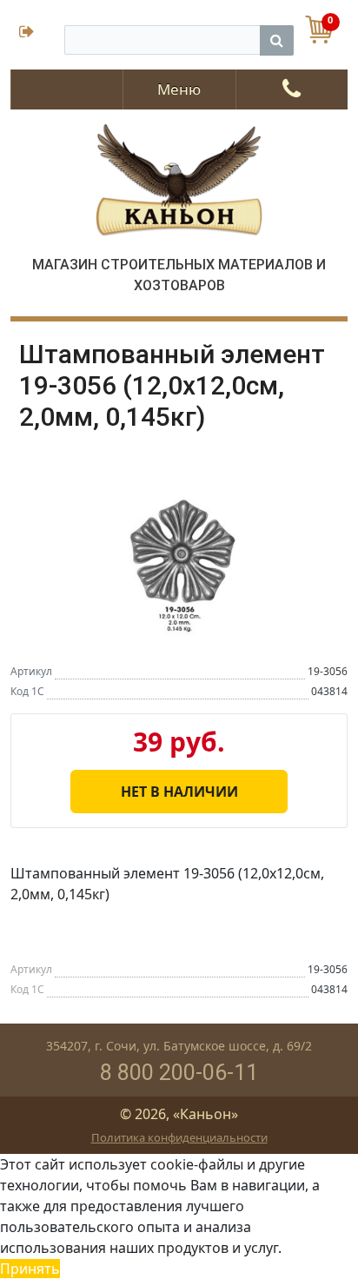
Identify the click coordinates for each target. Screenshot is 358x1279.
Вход (37, 33)
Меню (179, 89)
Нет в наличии (179, 791)
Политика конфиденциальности (179, 1137)
